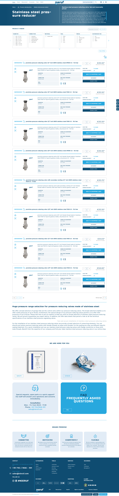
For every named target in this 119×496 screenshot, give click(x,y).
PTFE (64, 40)
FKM (64, 38)
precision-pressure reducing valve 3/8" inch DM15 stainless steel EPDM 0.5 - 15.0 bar (52, 151)
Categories (39, 461)
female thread (34, 38)
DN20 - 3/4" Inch (19, 40)
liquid (80, 40)
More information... (36, 494)
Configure (96, 494)
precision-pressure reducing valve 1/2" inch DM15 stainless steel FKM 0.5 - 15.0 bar (52, 121)
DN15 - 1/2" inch (18, 39)
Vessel (37, 466)
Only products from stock (93, 29)
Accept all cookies (103, 494)
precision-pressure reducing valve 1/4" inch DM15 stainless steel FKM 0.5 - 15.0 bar (52, 92)
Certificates (54, 464)
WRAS (96, 40)
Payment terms (71, 466)
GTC (50, 489)
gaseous (80, 39)
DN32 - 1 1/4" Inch (19, 43)
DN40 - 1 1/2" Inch (19, 45)
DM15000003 (18, 239)
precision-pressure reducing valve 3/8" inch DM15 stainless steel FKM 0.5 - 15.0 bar (52, 209)
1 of (14, 298)
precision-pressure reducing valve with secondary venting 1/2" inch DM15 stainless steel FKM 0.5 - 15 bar (53, 181)
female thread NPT (34, 39)
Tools (54, 461)
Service (70, 461)
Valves (37, 464)
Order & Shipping (71, 464)
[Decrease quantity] (84, 63)
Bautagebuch (87, 468)
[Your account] (103, 2)
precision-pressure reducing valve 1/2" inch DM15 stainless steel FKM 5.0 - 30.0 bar (52, 239)
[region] (84, 17)
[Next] (109, 40)
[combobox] (105, 298)
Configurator (54, 473)
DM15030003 (18, 121)
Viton (64, 42)
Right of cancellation (79, 489)
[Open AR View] (15, 72)
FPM (64, 39)
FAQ (67, 410)
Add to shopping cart (93, 74)
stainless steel (49, 36)
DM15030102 (18, 151)
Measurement (39, 468)
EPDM (64, 36)
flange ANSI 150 (34, 40)
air (79, 36)
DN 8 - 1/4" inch (18, 36)
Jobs (85, 464)
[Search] (95, 2)
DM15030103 (18, 63)
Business (87, 461)
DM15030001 (18, 92)
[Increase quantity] (89, 63)
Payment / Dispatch (93, 489)
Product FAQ (54, 470)
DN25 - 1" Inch (18, 42)
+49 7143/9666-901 (38, 407)
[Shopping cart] (106, 2)
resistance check (55, 466)
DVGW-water (97, 38)
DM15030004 (18, 268)
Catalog (67, 376)
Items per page (99, 297)
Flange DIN (33, 36)
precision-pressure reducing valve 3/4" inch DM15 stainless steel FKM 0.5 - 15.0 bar (52, 268)
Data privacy (58, 489)
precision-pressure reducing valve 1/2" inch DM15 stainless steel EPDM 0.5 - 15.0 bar (52, 63)
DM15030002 (18, 209)
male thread (33, 42)
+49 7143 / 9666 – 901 (22, 468)
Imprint (68, 489)
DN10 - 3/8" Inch (19, 38)
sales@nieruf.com (35, 409)
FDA (95, 39)
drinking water (81, 38)
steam (80, 42)
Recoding (54, 468)
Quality (19, 376)
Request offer (93, 81)
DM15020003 (18, 180)
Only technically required (86, 494)
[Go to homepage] (59, 3)
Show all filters (102, 51)
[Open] (59, 49)
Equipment (38, 470)
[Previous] (10, 40)
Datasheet (54, 471)
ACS (95, 36)
